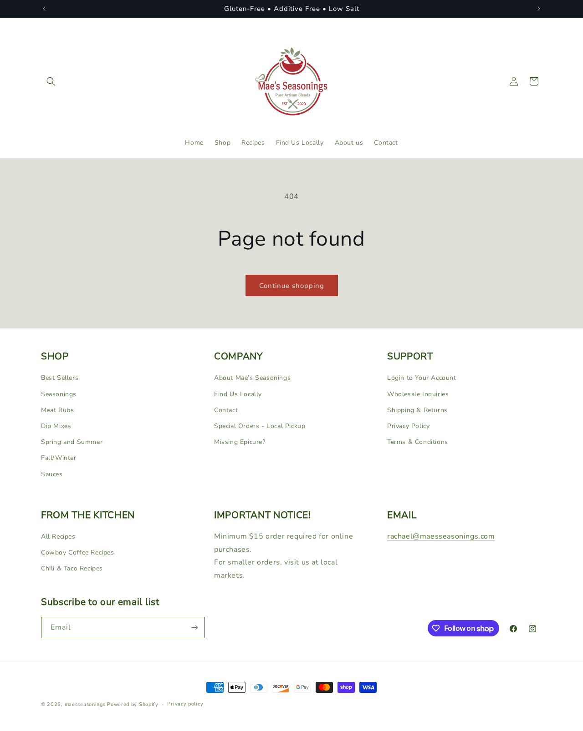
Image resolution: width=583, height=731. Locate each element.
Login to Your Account (421, 377)
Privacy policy (185, 704)
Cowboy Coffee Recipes (77, 552)
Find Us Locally (238, 393)
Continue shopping (291, 285)
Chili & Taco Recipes (72, 568)
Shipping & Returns (417, 409)
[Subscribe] (194, 627)
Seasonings (59, 393)
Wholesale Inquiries (418, 393)
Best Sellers (59, 377)
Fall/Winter (59, 458)
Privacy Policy (408, 425)
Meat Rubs (57, 409)
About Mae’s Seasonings (252, 377)
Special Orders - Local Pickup (259, 425)
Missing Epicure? (240, 441)
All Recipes (58, 536)
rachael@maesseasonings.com (441, 536)
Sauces (52, 473)
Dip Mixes (56, 425)
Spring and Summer (71, 441)
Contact (226, 409)
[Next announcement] (539, 8)
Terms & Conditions (417, 441)
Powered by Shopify (133, 704)
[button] (51, 81)
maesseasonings (85, 704)
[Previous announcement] (44, 8)
